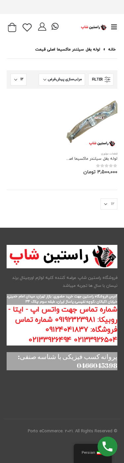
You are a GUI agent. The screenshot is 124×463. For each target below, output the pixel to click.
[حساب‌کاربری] (42, 27)
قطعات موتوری (109, 154)
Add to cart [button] (76, 106)
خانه (112, 49)
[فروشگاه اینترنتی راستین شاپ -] (93, 27)
